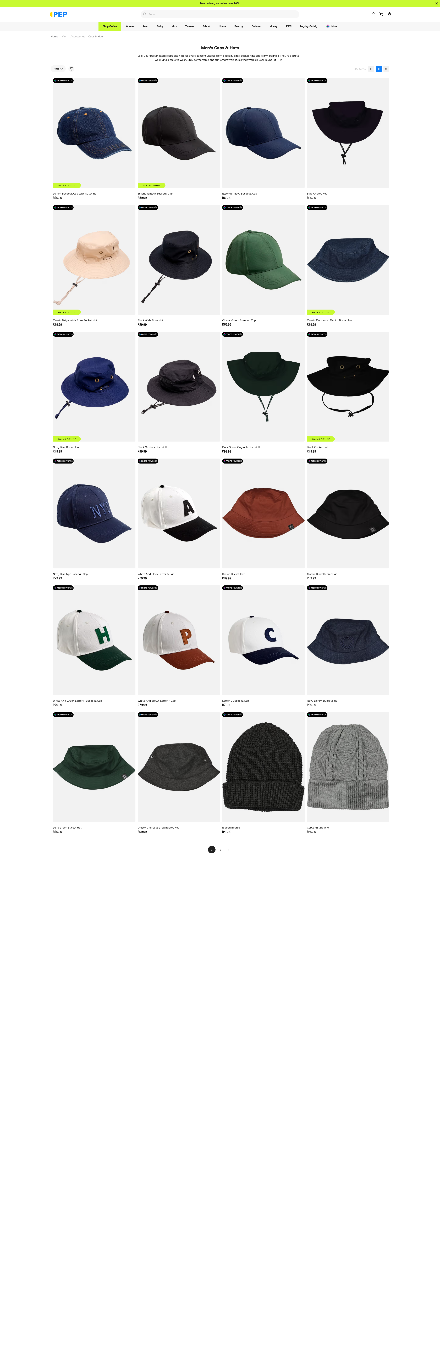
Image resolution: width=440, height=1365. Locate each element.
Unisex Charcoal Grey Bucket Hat (158, 827)
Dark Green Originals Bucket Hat (242, 447)
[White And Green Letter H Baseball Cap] (94, 640)
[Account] (373, 14)
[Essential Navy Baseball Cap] (263, 133)
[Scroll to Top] (433, 1346)
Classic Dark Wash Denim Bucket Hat (330, 320)
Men (64, 36)
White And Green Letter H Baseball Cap (77, 700)
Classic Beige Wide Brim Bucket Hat (75, 320)
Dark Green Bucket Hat (67, 827)
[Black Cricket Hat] (348, 387)
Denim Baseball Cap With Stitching (74, 193)
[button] (381, 14)
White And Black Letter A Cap (156, 574)
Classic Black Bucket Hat (322, 574)
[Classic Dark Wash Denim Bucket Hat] (348, 260)
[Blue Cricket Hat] (348, 133)
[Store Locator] (389, 14)
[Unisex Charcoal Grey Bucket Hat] (179, 767)
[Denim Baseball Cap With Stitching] (94, 133)
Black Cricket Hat (317, 447)
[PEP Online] (58, 14)
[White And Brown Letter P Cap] (179, 640)
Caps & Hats (95, 36)
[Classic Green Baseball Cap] (263, 260)
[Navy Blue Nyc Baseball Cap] (94, 513)
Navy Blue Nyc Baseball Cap (70, 574)
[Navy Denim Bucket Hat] (348, 640)
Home (54, 36)
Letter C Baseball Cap (235, 700)
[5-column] (386, 69)
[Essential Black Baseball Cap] (179, 133)
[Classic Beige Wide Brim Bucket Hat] (94, 260)
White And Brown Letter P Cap (157, 700)
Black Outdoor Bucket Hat (153, 447)
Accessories (77, 36)
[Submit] (145, 14)
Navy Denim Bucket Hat (322, 700)
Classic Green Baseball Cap (239, 320)
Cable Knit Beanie (318, 827)
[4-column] (379, 69)
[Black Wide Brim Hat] (179, 260)
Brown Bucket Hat (233, 574)
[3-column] (371, 69)
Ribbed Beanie (231, 827)
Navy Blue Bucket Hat (66, 447)
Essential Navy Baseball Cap (239, 193)
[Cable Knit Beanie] (348, 767)
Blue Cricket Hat (317, 193)
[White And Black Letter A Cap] (179, 513)
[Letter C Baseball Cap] (263, 640)
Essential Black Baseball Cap (155, 193)
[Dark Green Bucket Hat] (94, 767)
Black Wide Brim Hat (150, 320)
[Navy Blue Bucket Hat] (94, 387)
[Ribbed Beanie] (263, 767)
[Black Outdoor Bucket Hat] (179, 387)
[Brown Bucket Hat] (263, 513)
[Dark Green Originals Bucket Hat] (263, 387)
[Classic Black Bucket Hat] (348, 513)
